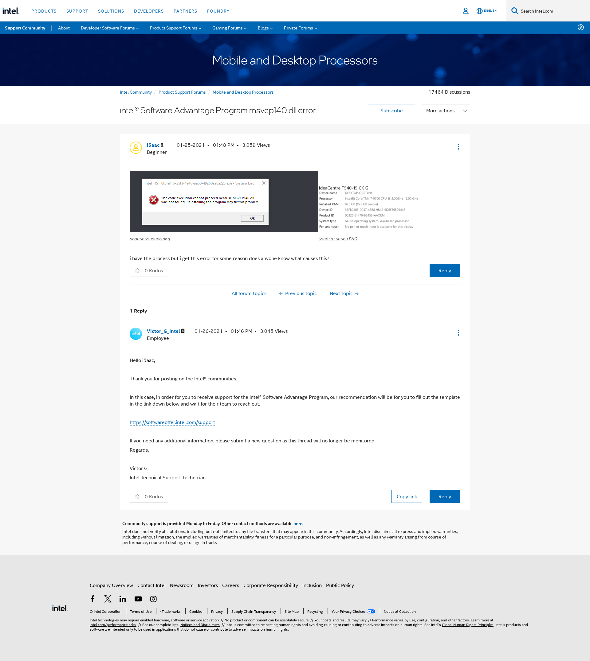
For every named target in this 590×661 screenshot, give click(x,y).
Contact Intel (151, 585)
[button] (457, 146)
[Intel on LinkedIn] (123, 599)
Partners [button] (185, 10)
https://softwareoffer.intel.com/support (172, 422)
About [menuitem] (64, 27)
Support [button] (77, 10)
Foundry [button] (218, 10)
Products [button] (44, 10)
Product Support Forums (182, 91)
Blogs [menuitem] (263, 27)
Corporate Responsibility (270, 585)
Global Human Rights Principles (468, 624)
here (297, 523)
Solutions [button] (111, 10)
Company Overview (111, 585)
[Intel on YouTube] (138, 599)
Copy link (407, 496)
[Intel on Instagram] (153, 599)
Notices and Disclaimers (200, 624)
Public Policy (340, 585)
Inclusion (312, 585)
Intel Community (136, 91)
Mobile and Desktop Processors (243, 91)
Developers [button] (149, 10)
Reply (445, 270)
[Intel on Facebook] (92, 599)
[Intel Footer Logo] (60, 607)
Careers (230, 585)
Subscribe (391, 110)
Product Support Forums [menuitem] (173, 27)
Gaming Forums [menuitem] (227, 27)
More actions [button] (440, 110)
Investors (208, 585)
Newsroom (182, 585)
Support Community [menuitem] (25, 27)
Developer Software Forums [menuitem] (108, 27)
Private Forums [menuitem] (298, 27)
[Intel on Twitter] (108, 599)
